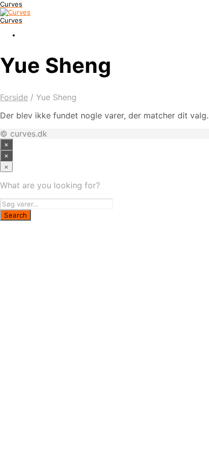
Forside (14, 97)
